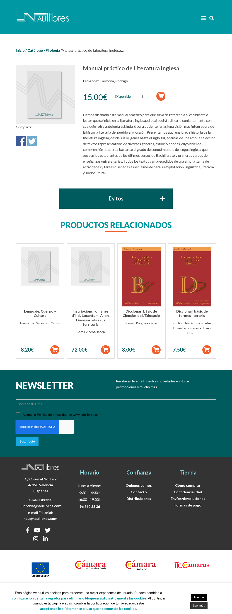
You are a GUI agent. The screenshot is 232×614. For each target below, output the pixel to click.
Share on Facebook (21, 141)
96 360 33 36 (90, 506)
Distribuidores (138, 498)
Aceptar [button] (199, 597)
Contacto (139, 492)
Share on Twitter (32, 141)
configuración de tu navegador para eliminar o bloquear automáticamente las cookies (79, 598)
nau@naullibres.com (40, 518)
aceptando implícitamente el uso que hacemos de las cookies (88, 609)
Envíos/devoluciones (188, 498)
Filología (53, 50)
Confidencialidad (188, 492)
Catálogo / (36, 50)
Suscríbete (27, 441)
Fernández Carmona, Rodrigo (105, 81)
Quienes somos (139, 485)
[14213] (161, 96)
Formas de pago (187, 505)
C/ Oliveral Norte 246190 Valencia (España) (40, 485)
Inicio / (21, 50)
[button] (55, 350)
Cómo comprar (188, 485)
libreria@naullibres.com (41, 506)
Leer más (199, 605)
